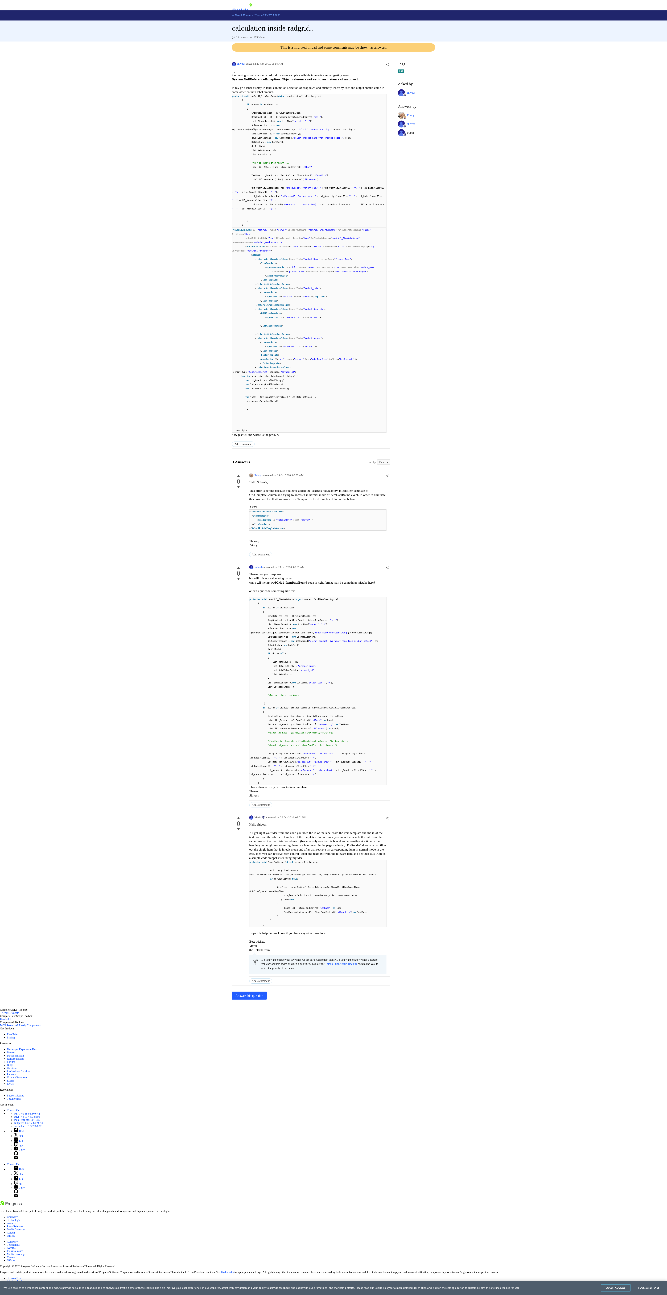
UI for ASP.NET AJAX (267, 15)
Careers (11, 1232)
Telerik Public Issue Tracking (341, 963)
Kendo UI (5, 1019)
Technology (13, 1220)
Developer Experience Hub (22, 1049)
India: (27, 1119)
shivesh (241, 63)
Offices (11, 1235)
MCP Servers (7, 1025)
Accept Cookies (615, 1287)
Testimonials (14, 1098)
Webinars (12, 1068)
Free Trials (13, 1034)
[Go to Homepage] (250, 9)
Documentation (15, 1055)
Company (12, 1216)
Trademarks (227, 1272)
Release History (15, 1058)
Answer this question (249, 995)
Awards (11, 1223)
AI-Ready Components (28, 1025)
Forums (11, 1061)
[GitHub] (16, 1154)
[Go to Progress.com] (11, 1205)
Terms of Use (14, 1278)
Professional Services (18, 1071)
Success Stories (15, 1095)
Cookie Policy (382, 1287)
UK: (27, 1116)
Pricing (11, 1037)
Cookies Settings (648, 1287)
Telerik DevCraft (9, 1012)
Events (10, 1080)
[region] (333, 1288)
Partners (11, 1074)
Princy (258, 475)
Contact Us (13, 1110)
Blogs (10, 1064)
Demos (11, 1052)
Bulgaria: (28, 1122)
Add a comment (243, 444)
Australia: (29, 1126)
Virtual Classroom (17, 1077)
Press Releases (15, 1226)
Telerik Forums (243, 15)
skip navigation (240, 9)
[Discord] (16, 1158)
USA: (27, 1113)
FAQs (10, 1083)
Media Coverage (16, 1229)
